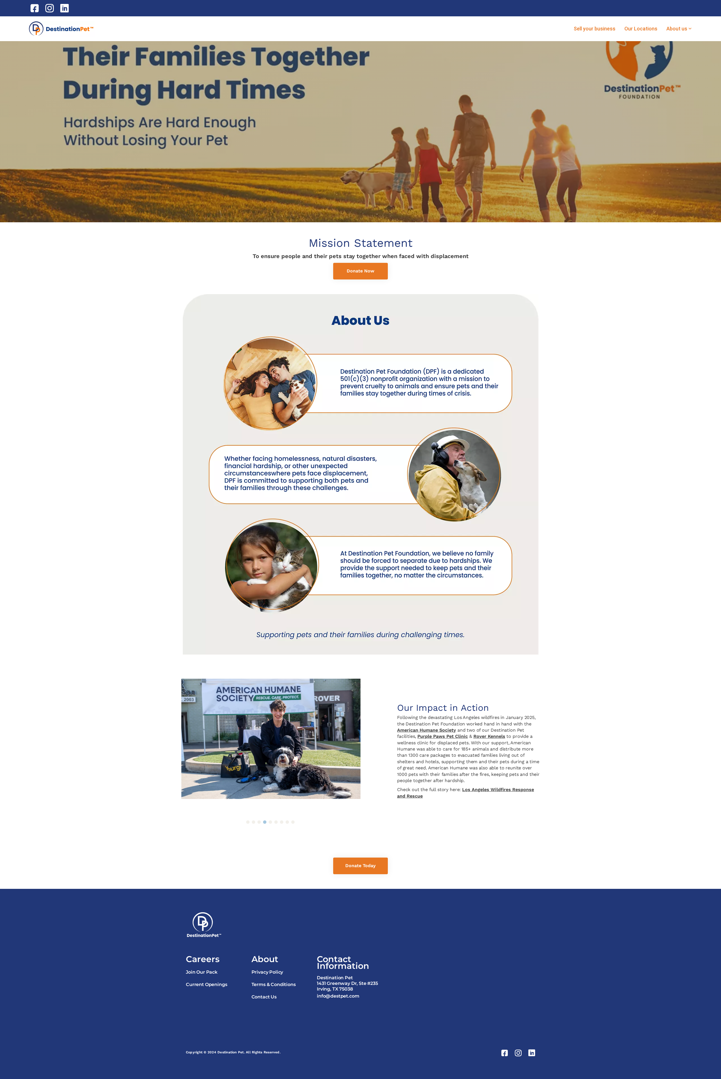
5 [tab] (270, 822)
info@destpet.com (338, 996)
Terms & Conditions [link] (274, 984)
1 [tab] (248, 822)
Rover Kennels (489, 736)
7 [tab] (281, 822)
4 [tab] (264, 822)
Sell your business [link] (594, 28)
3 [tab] (259, 822)
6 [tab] (276, 822)
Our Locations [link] (640, 28)
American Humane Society (426, 730)
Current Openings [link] (206, 984)
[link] (35, 8)
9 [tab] (293, 822)
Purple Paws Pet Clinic (442, 736)
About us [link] (676, 28)
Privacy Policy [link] (267, 972)
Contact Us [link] (264, 997)
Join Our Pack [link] (201, 972)
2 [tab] (253, 822)
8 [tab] (287, 822)
